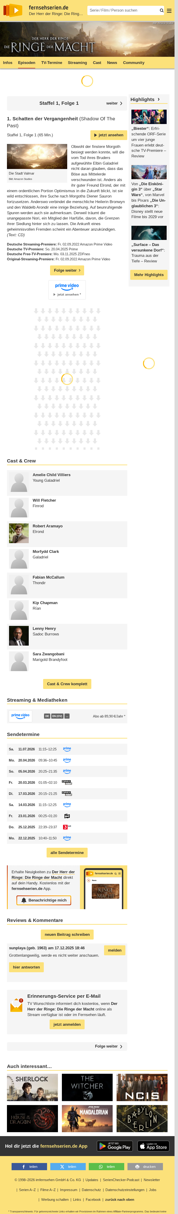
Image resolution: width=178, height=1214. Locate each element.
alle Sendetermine (67, 853)
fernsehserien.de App (63, 1146)
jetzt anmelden (67, 1024)
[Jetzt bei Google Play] (115, 1146)
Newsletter (152, 1180)
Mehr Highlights (149, 275)
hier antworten (26, 967)
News (112, 63)
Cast (97, 63)
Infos (7, 63)
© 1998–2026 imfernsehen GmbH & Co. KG (48, 1180)
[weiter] (114, 103)
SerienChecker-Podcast (121, 1180)
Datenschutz (91, 1190)
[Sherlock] (32, 1087)
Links (77, 1199)
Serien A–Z (27, 1190)
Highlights (142, 99)
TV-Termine (51, 63)
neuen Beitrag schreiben (67, 934)
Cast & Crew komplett (67, 684)
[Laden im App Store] (153, 1146)
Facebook (93, 1199)
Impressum (68, 1190)
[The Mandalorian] (87, 1118)
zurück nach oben (119, 1199)
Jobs (152, 1190)
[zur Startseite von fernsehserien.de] (12, 10)
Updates (92, 1180)
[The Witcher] (87, 1087)
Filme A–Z (48, 1190)
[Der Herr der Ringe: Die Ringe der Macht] (103, 887)
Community (133, 63)
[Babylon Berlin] (142, 1118)
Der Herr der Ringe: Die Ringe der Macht (64, 14)
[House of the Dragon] (32, 1118)
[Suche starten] (162, 10)
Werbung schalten (55, 1199)
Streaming (77, 63)
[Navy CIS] (142, 1087)
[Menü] (169, 10)
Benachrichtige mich (48, 900)
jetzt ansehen (111, 135)
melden (114, 950)
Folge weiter (106, 1046)
